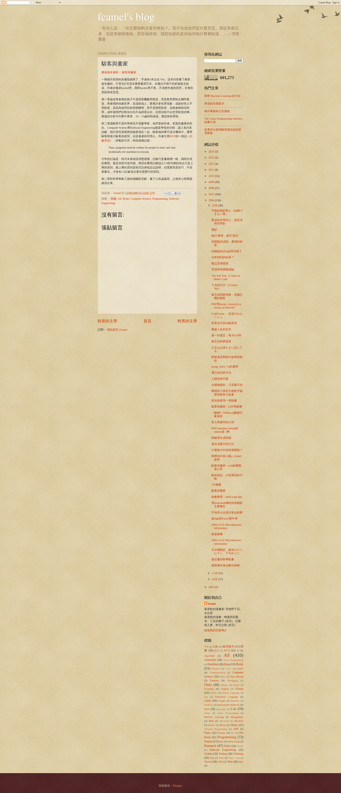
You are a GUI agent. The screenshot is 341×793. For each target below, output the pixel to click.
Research (210, 746)
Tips (212, 757)
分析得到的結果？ (222, 257)
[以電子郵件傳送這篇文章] (166, 193)
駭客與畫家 (218, 490)
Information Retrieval (228, 704)
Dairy (222, 677)
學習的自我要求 (214, 103)
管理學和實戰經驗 (222, 269)
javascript (221, 709)
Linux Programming (228, 713)
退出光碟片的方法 (222, 443)
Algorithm (209, 655)
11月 (215, 573)
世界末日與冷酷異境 (224, 323)
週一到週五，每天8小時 (226, 335)
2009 (212, 182)
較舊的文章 (187, 321)
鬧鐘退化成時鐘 (221, 437)
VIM (220, 761)
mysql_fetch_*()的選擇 (224, 366)
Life (233, 709)
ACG (227, 650)
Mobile (211, 725)
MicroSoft (224, 721)
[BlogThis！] (169, 193)
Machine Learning (214, 717)
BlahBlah (212, 664)
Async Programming (233, 660)
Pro (232, 733)
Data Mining (236, 676)
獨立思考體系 (219, 263)
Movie (223, 725)
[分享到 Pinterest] (179, 193)
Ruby (227, 745)
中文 (206, 647)
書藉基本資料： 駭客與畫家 (118, 72)
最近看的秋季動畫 (222, 559)
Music (234, 724)
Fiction (239, 688)
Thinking (238, 753)
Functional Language (226, 696)
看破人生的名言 (221, 329)
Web (229, 761)
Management (237, 717)
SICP (173, 136)
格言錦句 (228, 646)
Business (216, 669)
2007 (212, 194)
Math (211, 721)
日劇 (215, 646)
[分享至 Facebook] (176, 193)
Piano (207, 732)
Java (206, 708)
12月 (215, 205)
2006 (212, 200)
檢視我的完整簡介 (215, 630)
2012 (212, 163)
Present (221, 732)
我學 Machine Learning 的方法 (222, 95)
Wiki (241, 761)
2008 (212, 188)
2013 (212, 157)
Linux (207, 713)
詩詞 (216, 650)
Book (126, 198)
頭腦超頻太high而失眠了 (226, 251)
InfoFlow (208, 705)
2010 (212, 175)
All (119, 198)
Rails (220, 741)
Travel (207, 761)
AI (238, 650)
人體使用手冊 (219, 378)
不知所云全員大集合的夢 (227, 512)
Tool (221, 757)
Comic (240, 668)
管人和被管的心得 (222, 422)
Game (207, 700)
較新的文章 (107, 321)
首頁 (147, 321)
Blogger (177, 785)
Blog (227, 664)
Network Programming (215, 729)
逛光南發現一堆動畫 (224, 400)
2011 (212, 169)
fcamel (117, 193)
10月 (215, 579)
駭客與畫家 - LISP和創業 (226, 406)
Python (208, 741)
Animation (210, 659)
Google (221, 700)
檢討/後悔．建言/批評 (224, 235)
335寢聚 (216, 484)
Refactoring (234, 741)
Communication (217, 672)
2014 (212, 151)
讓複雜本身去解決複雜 (225, 565)
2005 (212, 587)
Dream (236, 685)
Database (214, 680)
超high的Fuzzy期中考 (224, 518)
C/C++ (228, 669)
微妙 (214, 229)
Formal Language (230, 693)
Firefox (213, 693)
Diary (208, 685)
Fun (206, 697)
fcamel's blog (126, 16)
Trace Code (234, 758)
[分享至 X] (172, 193)
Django (224, 685)
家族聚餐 (217, 534)
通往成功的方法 (221, 372)
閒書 (113, 198)
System (208, 753)
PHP (236, 729)
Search (240, 746)
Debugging (232, 680)
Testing (223, 753)
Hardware (235, 701)
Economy (209, 688)
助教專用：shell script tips (226, 496)
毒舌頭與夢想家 (221, 341)
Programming (160, 198)
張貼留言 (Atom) (117, 329)
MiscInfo (238, 721)
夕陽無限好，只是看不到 (227, 384)
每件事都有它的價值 (217, 111)
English (225, 688)
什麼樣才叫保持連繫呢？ (227, 450)
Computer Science (140, 198)
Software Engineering (222, 749)
